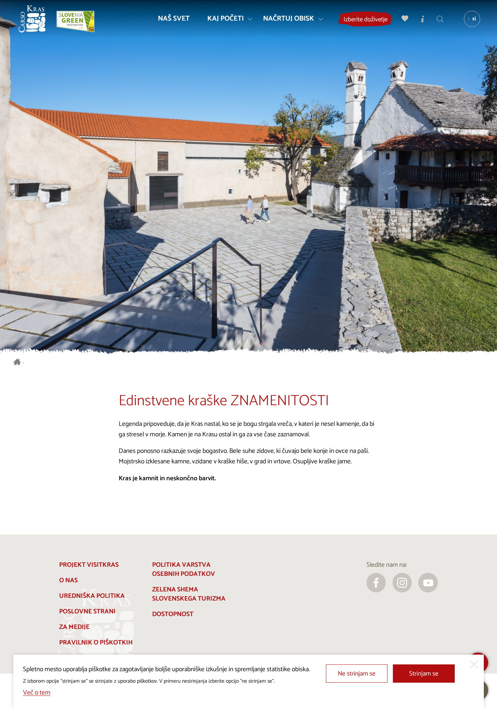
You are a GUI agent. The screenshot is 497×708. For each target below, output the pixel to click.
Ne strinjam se (357, 673)
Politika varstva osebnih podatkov (183, 569)
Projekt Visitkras (89, 565)
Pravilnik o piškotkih (96, 642)
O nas (68, 580)
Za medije (74, 627)
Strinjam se (424, 673)
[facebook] (376, 582)
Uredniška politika (92, 596)
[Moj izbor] (405, 18)
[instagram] (402, 582)
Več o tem (36, 692)
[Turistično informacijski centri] (423, 18)
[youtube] (428, 582)
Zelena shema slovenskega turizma (189, 594)
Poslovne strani (87, 611)
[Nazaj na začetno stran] (32, 18)
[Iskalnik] (440, 18)
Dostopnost (172, 614)
